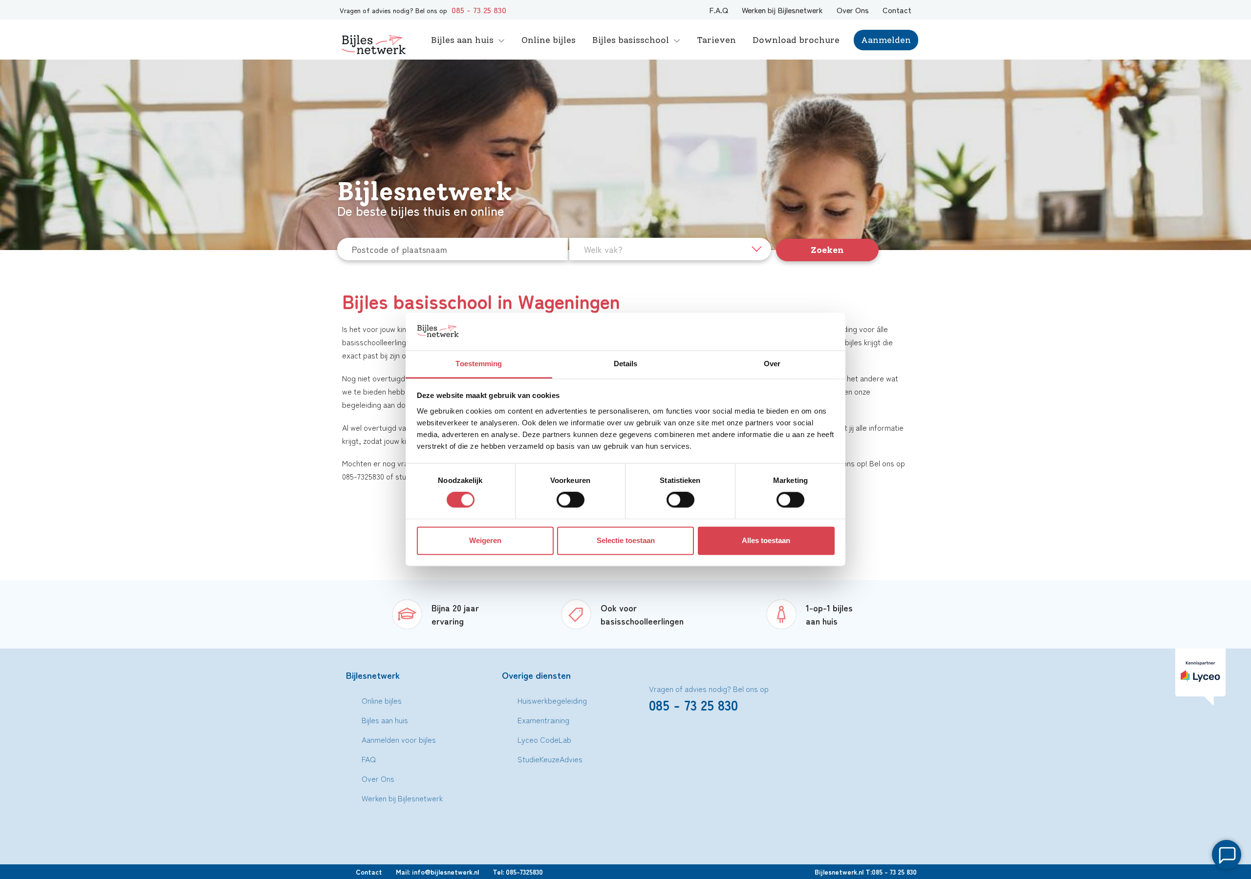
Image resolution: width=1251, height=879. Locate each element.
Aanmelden (886, 40)
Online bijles (548, 40)
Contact (897, 10)
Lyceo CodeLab (544, 739)
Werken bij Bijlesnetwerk (782, 10)
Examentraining (543, 720)
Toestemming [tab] (478, 363)
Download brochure (796, 40)
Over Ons (853, 10)
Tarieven (716, 40)
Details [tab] (626, 363)
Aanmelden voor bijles (399, 739)
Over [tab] (772, 363)
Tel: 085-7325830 (518, 872)
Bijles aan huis (462, 40)
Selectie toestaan (626, 540)
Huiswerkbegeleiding (552, 700)
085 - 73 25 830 (479, 10)
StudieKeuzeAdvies (550, 759)
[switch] (570, 500)
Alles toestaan (766, 540)
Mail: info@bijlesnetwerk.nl (437, 872)
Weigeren (485, 540)
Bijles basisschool (630, 40)
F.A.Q (718, 10)
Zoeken (827, 250)
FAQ (369, 759)
